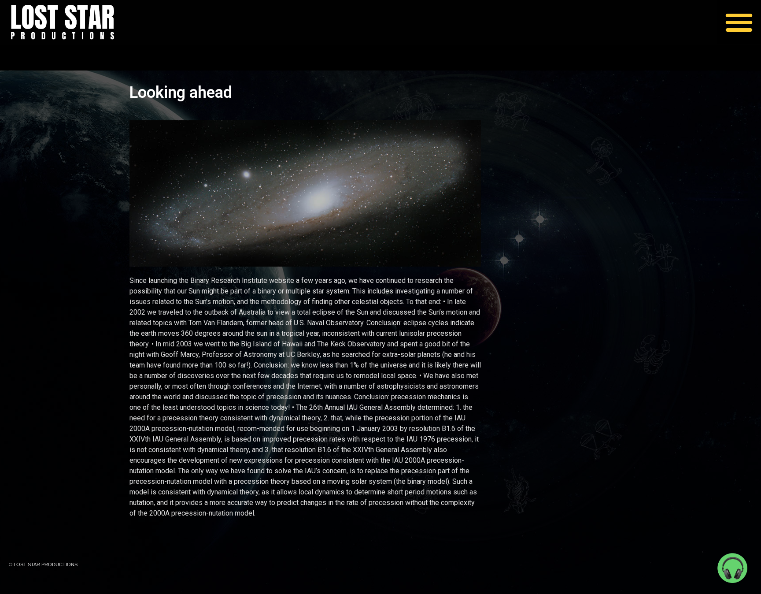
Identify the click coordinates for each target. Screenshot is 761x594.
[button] (739, 22)
